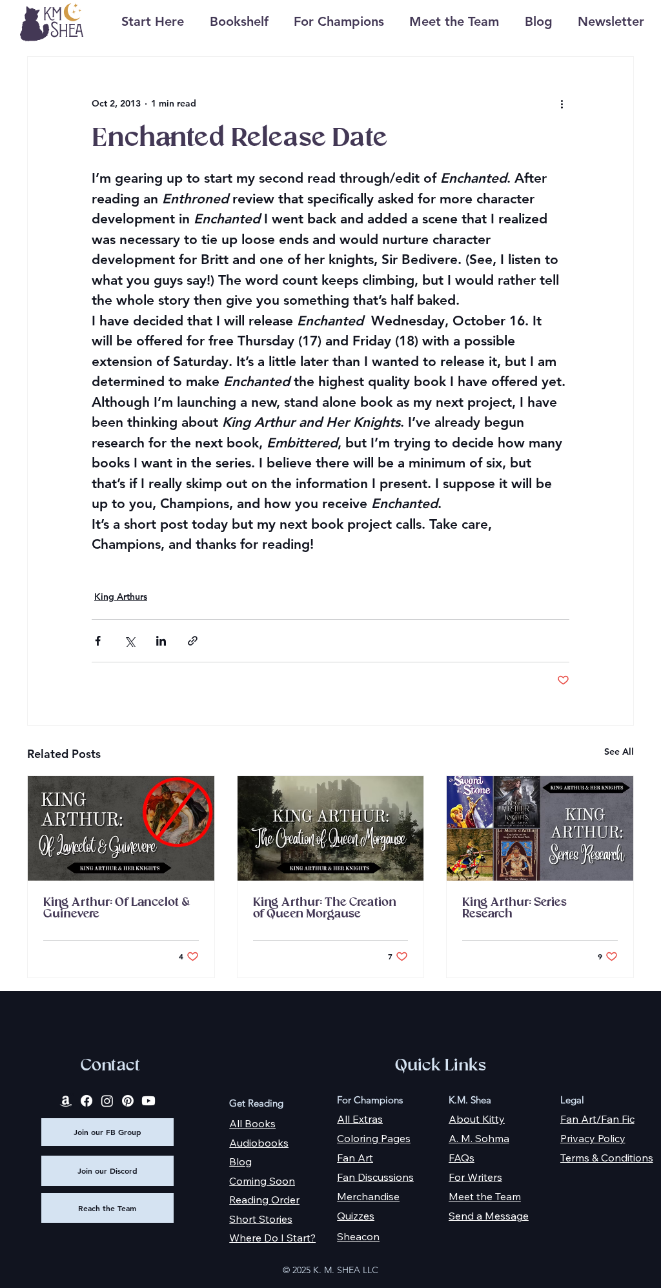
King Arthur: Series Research (514, 908)
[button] (238, 21)
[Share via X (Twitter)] (129, 641)
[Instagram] (107, 1101)
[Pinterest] (128, 1101)
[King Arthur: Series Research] (540, 828)
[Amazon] (66, 1101)
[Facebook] (86, 1101)
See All (619, 751)
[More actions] (561, 103)
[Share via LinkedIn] (161, 641)
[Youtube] (148, 1101)
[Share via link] (193, 641)
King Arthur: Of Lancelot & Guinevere (116, 908)
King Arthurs (120, 596)
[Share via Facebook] (98, 641)
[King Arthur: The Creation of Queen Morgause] (331, 828)
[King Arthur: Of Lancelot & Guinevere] (121, 828)
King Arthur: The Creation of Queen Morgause (324, 908)
